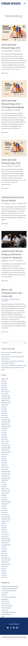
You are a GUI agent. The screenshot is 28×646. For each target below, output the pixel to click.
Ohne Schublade (6, 608)
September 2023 (6, 452)
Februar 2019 (5, 534)
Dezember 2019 (5, 517)
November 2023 (5, 448)
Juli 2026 (3, 381)
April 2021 (4, 497)
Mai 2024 (3, 435)
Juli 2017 (3, 568)
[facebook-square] (8, 627)
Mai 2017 (3, 573)
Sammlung (4, 299)
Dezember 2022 (5, 471)
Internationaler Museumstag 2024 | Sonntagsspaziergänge (12, 104)
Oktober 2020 (5, 504)
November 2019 (5, 519)
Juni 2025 (4, 409)
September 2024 (6, 426)
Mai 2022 (3, 486)
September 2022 (6, 478)
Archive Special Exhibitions (8, 590)
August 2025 (4, 404)
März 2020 (4, 512)
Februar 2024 (5, 441)
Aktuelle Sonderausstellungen (9, 586)
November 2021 (5, 491)
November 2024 (5, 422)
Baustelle (4, 595)
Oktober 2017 (5, 562)
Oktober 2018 (5, 543)
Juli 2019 (3, 523)
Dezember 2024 (5, 420)
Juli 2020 (3, 506)
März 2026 (4, 389)
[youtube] (14, 627)
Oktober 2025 (5, 400)
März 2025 (4, 415)
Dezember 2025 (5, 396)
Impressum (10, 639)
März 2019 (4, 532)
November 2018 (5, 540)
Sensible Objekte (6, 614)
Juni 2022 (4, 484)
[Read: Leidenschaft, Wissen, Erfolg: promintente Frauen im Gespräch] (14, 239)
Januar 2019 (4, 536)
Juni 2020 (4, 508)
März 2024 (4, 439)
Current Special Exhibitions (9, 597)
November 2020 (5, 502)
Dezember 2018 (5, 538)
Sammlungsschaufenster (8, 612)
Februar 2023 (5, 467)
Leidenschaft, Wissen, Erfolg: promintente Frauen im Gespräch (12, 254)
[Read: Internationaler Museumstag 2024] (14, 148)
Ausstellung (4, 593)
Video (3, 616)
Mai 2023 (3, 461)
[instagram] (11, 627)
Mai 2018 (3, 551)
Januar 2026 (4, 394)
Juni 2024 (4, 432)
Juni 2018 (4, 549)
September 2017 (6, 564)
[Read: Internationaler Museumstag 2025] (14, 33)
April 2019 (4, 530)
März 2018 (4, 555)
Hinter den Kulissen (7, 606)
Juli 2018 (3, 547)
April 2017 (4, 575)
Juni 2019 (4, 525)
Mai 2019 (3, 527)
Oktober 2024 (5, 424)
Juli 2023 (3, 456)
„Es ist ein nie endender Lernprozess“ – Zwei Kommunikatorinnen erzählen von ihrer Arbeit (13, 368)
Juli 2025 (3, 407)
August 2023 (4, 454)
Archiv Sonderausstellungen (9, 588)
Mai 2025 (3, 411)
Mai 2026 (3, 385)
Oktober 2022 (5, 476)
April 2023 (4, 463)
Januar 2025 (4, 417)
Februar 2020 (5, 514)
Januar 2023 (4, 469)
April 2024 (4, 437)
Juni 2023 (4, 458)
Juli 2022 (3, 482)
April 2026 (4, 387)
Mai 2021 (3, 495)
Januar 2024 (4, 443)
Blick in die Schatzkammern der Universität (11, 293)
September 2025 (6, 402)
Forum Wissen (5, 203)
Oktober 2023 (5, 450)
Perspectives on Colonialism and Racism (12, 361)
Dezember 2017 (5, 558)
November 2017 (5, 560)
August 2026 (4, 379)
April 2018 (4, 553)
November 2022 (5, 473)
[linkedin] (17, 627)
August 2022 (4, 480)
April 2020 (4, 510)
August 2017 (4, 566)
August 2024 (4, 428)
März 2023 (4, 465)
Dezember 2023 (5, 445)
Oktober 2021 (5, 493)
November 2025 (5, 398)
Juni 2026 (4, 383)
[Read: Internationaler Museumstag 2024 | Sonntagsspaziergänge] (14, 89)
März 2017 (4, 577)
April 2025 (4, 413)
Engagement (5, 260)
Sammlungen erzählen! (7, 363)
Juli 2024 (3, 430)
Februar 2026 (5, 391)
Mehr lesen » (5, 73)
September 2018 (6, 545)
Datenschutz (18, 639)
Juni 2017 (4, 571)
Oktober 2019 (5, 521)
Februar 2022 (5, 489)
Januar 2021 (4, 499)
